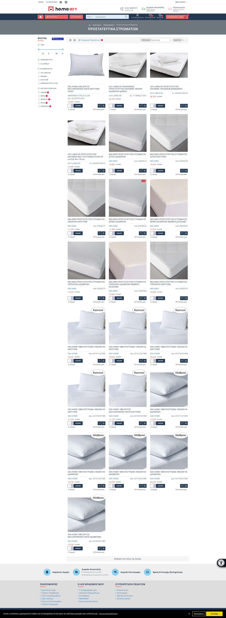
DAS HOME (72, 353)
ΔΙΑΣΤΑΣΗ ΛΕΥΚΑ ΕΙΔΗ (48, 88)
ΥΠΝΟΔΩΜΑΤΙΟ (108, 25)
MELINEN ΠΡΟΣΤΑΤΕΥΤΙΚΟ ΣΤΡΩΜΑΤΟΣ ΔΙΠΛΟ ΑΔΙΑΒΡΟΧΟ (127, 155)
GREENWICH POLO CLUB (79, 95)
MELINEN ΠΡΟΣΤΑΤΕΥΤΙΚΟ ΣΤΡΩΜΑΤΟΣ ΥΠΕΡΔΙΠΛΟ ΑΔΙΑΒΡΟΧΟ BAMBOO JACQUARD (127, 284)
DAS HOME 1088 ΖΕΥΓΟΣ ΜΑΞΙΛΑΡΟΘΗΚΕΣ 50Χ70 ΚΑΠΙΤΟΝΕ (125, 410)
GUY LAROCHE (115, 95)
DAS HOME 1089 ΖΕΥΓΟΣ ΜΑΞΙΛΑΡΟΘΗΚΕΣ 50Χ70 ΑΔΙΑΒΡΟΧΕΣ (84, 535)
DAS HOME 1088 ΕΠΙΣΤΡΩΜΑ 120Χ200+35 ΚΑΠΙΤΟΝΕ (127, 348)
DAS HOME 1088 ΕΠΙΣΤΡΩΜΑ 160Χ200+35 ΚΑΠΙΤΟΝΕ (168, 348)
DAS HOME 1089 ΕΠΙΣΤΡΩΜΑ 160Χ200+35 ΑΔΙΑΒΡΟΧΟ (127, 473)
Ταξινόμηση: (146, 40)
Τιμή (42, 45)
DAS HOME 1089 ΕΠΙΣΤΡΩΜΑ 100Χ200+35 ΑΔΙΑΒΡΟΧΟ (168, 410)
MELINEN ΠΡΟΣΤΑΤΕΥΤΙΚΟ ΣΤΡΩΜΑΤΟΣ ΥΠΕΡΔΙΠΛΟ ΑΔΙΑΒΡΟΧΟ (86, 283)
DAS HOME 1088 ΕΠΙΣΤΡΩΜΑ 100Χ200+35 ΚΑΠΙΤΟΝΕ (86, 348)
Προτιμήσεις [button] (199, 614)
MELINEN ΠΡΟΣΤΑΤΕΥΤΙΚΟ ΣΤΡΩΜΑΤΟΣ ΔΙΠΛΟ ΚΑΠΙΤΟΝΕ (168, 155)
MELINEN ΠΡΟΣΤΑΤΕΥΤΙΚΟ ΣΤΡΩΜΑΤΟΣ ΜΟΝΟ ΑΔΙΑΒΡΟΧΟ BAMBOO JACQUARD (168, 220)
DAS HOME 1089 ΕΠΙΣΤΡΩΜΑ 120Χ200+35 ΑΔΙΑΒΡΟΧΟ (86, 473)
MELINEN (113, 161)
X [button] (189, 614)
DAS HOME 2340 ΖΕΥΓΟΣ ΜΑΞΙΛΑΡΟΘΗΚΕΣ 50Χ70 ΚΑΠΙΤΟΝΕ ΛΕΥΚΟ (83, 89)
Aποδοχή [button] (214, 614)
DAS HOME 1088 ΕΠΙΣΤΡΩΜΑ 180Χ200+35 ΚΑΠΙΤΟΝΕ (86, 410)
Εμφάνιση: (177, 40)
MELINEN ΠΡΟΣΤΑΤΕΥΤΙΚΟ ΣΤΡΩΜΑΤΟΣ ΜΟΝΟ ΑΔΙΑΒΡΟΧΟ (127, 220)
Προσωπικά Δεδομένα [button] (108, 614)
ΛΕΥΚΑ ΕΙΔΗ (97, 25)
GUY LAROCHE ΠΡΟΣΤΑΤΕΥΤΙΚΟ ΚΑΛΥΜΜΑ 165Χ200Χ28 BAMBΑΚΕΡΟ (166, 87)
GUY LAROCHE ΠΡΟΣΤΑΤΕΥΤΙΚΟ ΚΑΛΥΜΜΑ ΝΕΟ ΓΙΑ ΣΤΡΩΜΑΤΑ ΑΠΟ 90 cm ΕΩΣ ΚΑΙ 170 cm (85, 156)
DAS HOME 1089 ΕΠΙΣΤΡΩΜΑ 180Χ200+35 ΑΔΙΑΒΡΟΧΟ (168, 473)
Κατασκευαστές (46, 69)
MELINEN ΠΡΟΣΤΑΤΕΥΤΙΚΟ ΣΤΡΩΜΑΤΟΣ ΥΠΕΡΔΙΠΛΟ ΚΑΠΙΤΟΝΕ (168, 283)
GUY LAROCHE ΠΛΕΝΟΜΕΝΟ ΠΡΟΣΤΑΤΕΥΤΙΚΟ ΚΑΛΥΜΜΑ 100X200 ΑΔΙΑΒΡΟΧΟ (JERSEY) (125, 89)
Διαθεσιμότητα (46, 60)
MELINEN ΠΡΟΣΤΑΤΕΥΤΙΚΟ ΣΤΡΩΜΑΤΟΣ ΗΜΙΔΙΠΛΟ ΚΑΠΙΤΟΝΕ (86, 220)
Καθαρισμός (58, 39)
